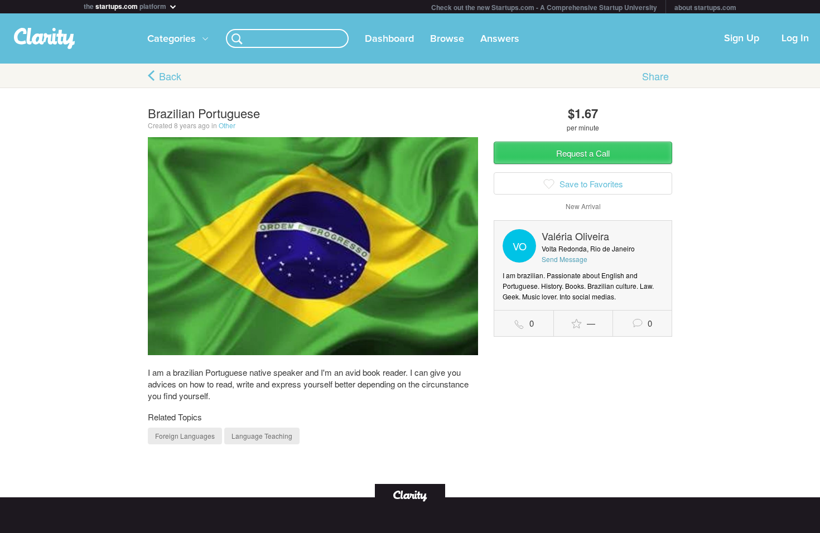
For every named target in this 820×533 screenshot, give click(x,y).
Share (655, 76)
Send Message (564, 259)
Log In (795, 38)
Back (170, 76)
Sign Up (741, 38)
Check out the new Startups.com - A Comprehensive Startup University (544, 7)
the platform (126, 5)
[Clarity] (410, 495)
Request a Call (583, 153)
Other (227, 125)
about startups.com (705, 7)
